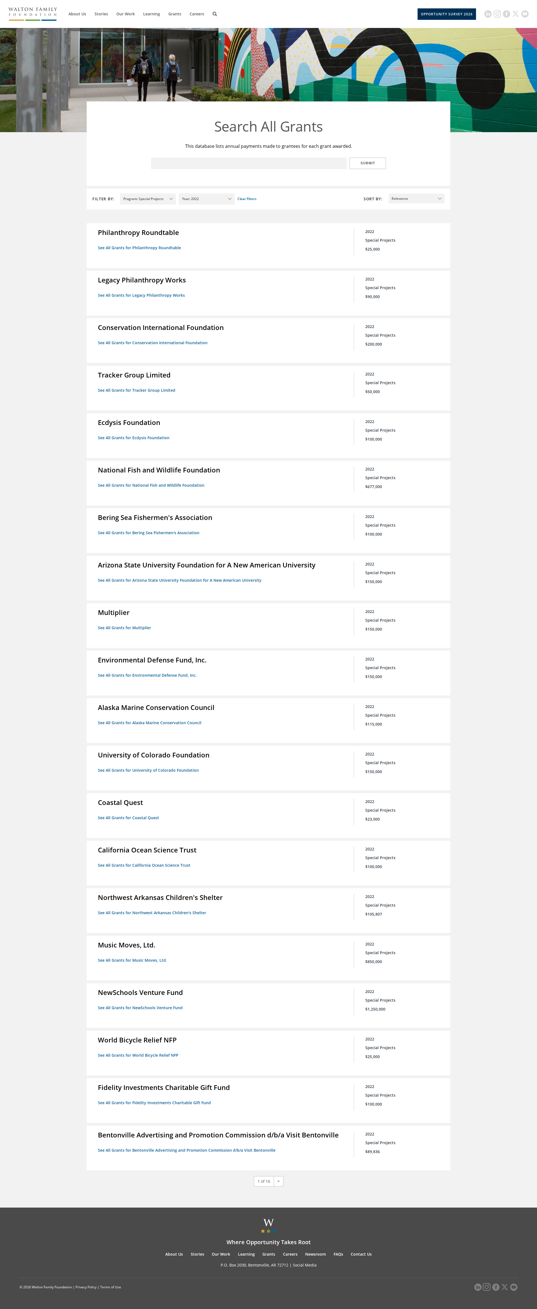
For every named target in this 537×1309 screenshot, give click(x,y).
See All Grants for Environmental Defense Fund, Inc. (147, 675)
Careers (197, 13)
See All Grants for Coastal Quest (128, 817)
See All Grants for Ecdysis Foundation (133, 437)
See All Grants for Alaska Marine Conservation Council (149, 722)
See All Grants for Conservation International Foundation (153, 342)
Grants (174, 13)
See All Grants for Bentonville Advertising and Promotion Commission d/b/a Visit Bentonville (186, 1150)
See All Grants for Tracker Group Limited (136, 390)
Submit (368, 163)
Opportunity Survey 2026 (447, 14)
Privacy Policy (86, 1287)
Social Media (305, 1265)
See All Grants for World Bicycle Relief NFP (138, 1055)
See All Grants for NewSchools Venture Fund (140, 1007)
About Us (77, 13)
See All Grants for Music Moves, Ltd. (132, 960)
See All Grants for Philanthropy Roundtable (139, 247)
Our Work (125, 13)
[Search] (215, 14)
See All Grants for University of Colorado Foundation (148, 770)
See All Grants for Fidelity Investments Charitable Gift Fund (154, 1102)
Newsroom (315, 1254)
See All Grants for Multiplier (124, 627)
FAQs (338, 1254)
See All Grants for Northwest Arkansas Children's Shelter (152, 912)
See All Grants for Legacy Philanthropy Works (141, 295)
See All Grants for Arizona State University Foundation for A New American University (180, 580)
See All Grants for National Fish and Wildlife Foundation (151, 485)
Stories (101, 13)
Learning (151, 13)
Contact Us (361, 1254)
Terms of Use (110, 1287)
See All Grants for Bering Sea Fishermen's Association (148, 532)
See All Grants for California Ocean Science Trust (144, 865)
